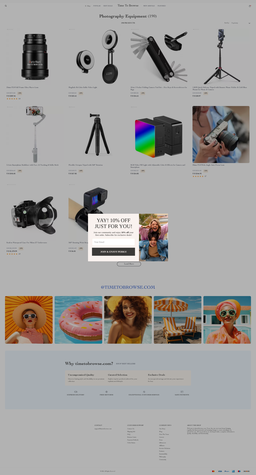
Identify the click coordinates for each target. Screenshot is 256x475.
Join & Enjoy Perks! (113, 251)
